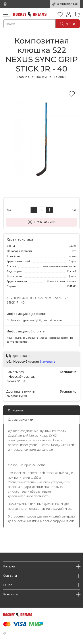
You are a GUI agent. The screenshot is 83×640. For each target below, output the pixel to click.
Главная (23, 77)
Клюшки (60, 77)
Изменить (47, 361)
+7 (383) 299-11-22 (67, 4)
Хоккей (41, 77)
